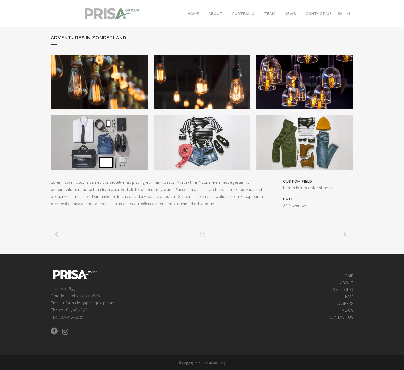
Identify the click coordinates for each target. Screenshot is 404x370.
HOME (347, 276)
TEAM (348, 297)
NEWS (347, 310)
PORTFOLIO (342, 290)
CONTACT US (341, 317)
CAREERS (344, 304)
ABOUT (346, 283)
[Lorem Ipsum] (99, 82)
